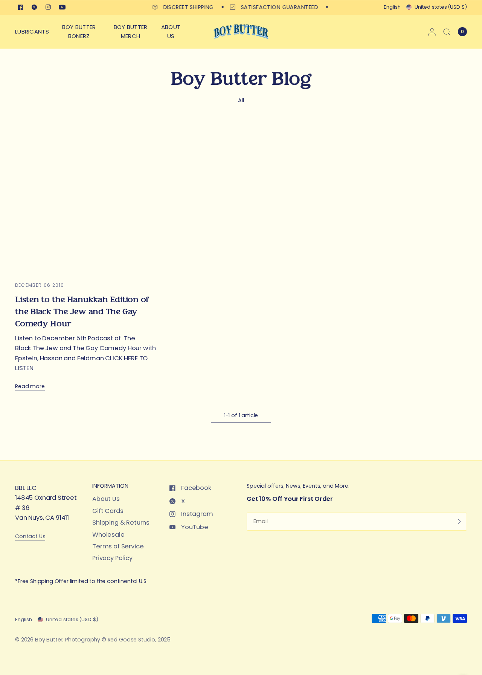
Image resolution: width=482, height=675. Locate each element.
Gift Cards (107, 511)
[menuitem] (34, 32)
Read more (30, 386)
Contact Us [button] (30, 536)
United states (441, 7)
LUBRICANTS (32, 31)
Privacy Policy (112, 558)
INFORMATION (110, 485)
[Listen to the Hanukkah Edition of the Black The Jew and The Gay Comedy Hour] (86, 200)
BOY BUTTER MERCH (131, 31)
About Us (106, 498)
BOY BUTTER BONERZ (79, 31)
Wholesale (108, 534)
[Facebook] (20, 7)
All (241, 100)
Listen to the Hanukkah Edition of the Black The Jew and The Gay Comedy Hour (82, 311)
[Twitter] (34, 7)
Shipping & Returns (120, 522)
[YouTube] (62, 7)
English (392, 7)
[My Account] (431, 32)
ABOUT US (171, 31)
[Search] (446, 32)
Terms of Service (117, 546)
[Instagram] (48, 7)
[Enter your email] (459, 522)
